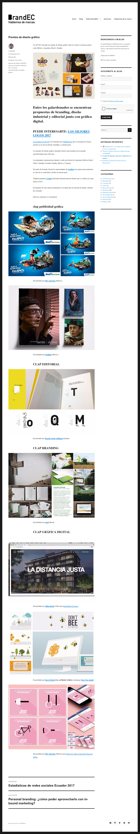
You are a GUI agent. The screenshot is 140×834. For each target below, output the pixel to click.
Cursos (105, 185)
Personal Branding (108, 197)
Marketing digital (108, 192)
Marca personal (107, 188)
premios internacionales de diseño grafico (16, 70)
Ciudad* (103, 93)
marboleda (11, 51)
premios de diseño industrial (17, 63)
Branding (11, 60)
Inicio (74, 19)
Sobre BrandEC (92, 19)
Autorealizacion (107, 179)
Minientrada (12, 57)
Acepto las (113, 101)
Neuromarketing (107, 195)
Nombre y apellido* (107, 76)
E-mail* (103, 84)
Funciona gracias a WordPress (17, 823)
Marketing (106, 190)
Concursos (18, 60)
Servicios (107, 19)
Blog (81, 19)
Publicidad (106, 199)
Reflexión (105, 202)
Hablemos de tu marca (123, 19)
